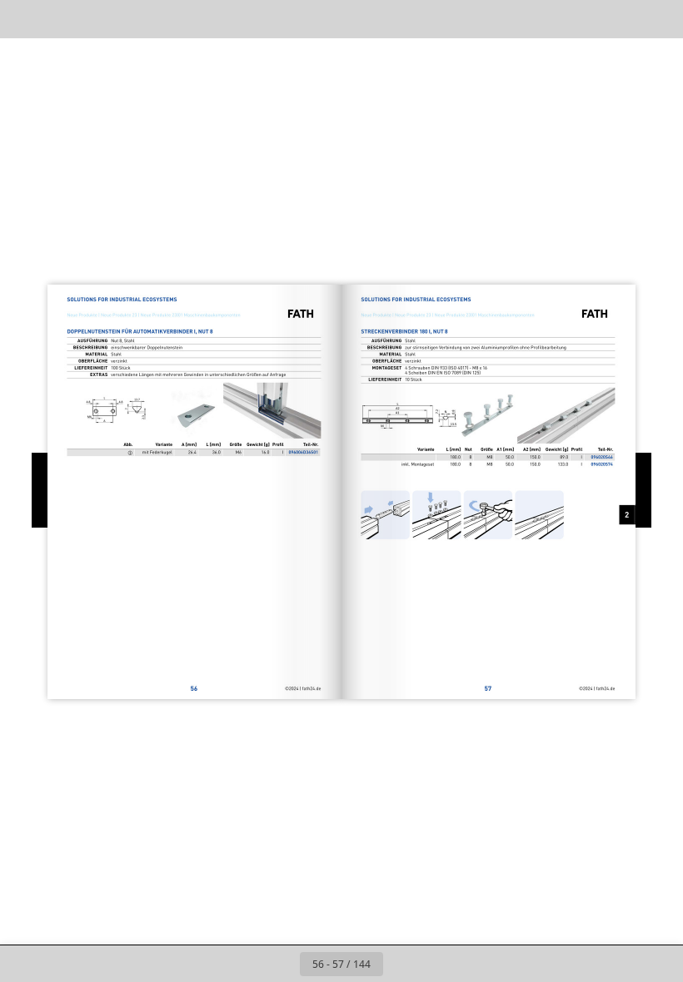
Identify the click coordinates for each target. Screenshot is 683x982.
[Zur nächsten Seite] (401, 963)
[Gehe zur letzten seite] (438, 963)
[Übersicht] (61, 18)
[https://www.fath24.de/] (274, 688)
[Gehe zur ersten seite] (245, 963)
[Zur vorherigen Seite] (281, 963)
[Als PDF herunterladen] (98, 18)
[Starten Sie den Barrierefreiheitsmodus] (173, 18)
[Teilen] (622, 18)
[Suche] (23, 18)
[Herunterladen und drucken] (136, 18)
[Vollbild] (659, 18)
